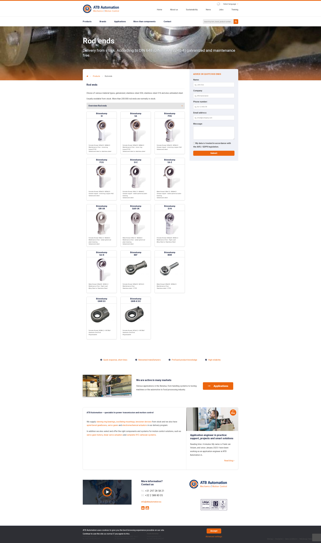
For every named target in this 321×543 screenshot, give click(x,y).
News (208, 9)
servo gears (113, 425)
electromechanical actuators (134, 425)
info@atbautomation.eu (151, 502)
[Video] (107, 492)
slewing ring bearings (105, 422)
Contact (167, 21)
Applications (120, 21)
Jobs (221, 9)
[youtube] (147, 508)
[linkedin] (143, 508)
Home (159, 9)
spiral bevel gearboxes (97, 425)
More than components (144, 21)
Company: (198, 90)
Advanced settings (214, 536)
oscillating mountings (125, 422)
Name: (196, 80)
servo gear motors (95, 435)
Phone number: (200, 102)
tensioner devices (143, 422)
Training (234, 9)
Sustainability (192, 9)
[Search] (236, 21)
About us (174, 9)
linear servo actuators (113, 435)
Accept (213, 531)
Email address (200, 113)
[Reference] (107, 396)
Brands (103, 21)
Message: (198, 124)
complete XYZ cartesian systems (141, 435)
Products (87, 21)
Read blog (229, 460)
